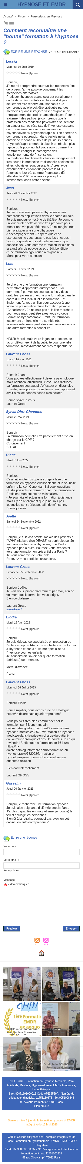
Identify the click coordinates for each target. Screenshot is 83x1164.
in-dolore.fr (14, 609)
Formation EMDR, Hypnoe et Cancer (61, 995)
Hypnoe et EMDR (41, 4)
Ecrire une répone (28, 51)
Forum (22, 16)
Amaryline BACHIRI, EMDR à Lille (22, 1066)
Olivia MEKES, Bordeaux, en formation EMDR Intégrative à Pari (22, 997)
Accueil (8, 16)
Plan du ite (41, 1106)
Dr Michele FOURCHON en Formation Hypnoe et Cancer (61, 1067)
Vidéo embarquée (18, 884)
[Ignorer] (34, 73)
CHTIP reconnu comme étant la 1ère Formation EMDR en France (22, 1032)
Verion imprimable (64, 51)
